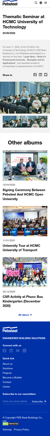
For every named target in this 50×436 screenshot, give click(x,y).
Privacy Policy (21, 429)
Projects (7, 372)
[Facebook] (4, 350)
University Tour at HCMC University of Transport (21, 247)
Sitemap (7, 429)
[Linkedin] (11, 350)
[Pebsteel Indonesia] (24, 329)
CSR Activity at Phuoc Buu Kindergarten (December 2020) (23, 300)
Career (6, 386)
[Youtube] (17, 350)
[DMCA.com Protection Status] (11, 423)
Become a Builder (12, 377)
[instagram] (24, 350)
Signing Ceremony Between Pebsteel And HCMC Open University (24, 193)
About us (7, 363)
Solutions (8, 368)
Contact (7, 381)
